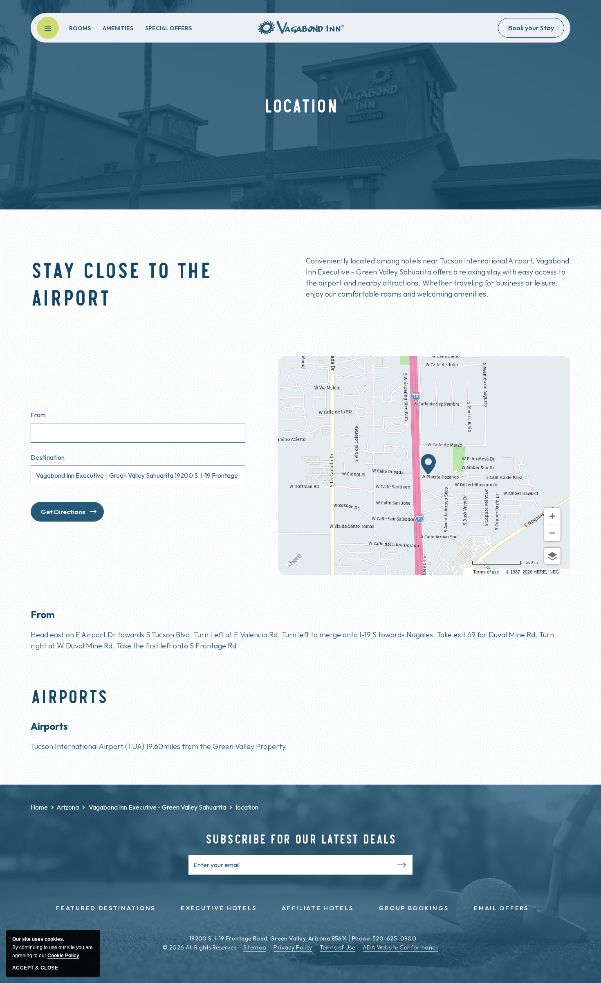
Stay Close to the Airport (121, 282)
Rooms (80, 28)
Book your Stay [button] (531, 28)
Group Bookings (414, 908)
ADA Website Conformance (400, 947)
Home (39, 807)
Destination (48, 457)
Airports (69, 695)
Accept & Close (35, 968)
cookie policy (63, 955)
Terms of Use (337, 947)
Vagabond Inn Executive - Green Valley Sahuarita (157, 807)
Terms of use (486, 571)
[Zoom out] (552, 533)
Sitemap (254, 947)
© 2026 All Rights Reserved (200, 947)
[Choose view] (552, 556)
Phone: (361, 938)
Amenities (118, 28)
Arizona (67, 807)
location (144, 807)
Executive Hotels (218, 908)
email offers (501, 908)
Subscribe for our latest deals (300, 838)
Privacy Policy (293, 947)
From (38, 415)
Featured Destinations (105, 908)
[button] (48, 28)
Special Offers (168, 28)
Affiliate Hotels (317, 908)
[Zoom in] (552, 516)
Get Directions (63, 512)
